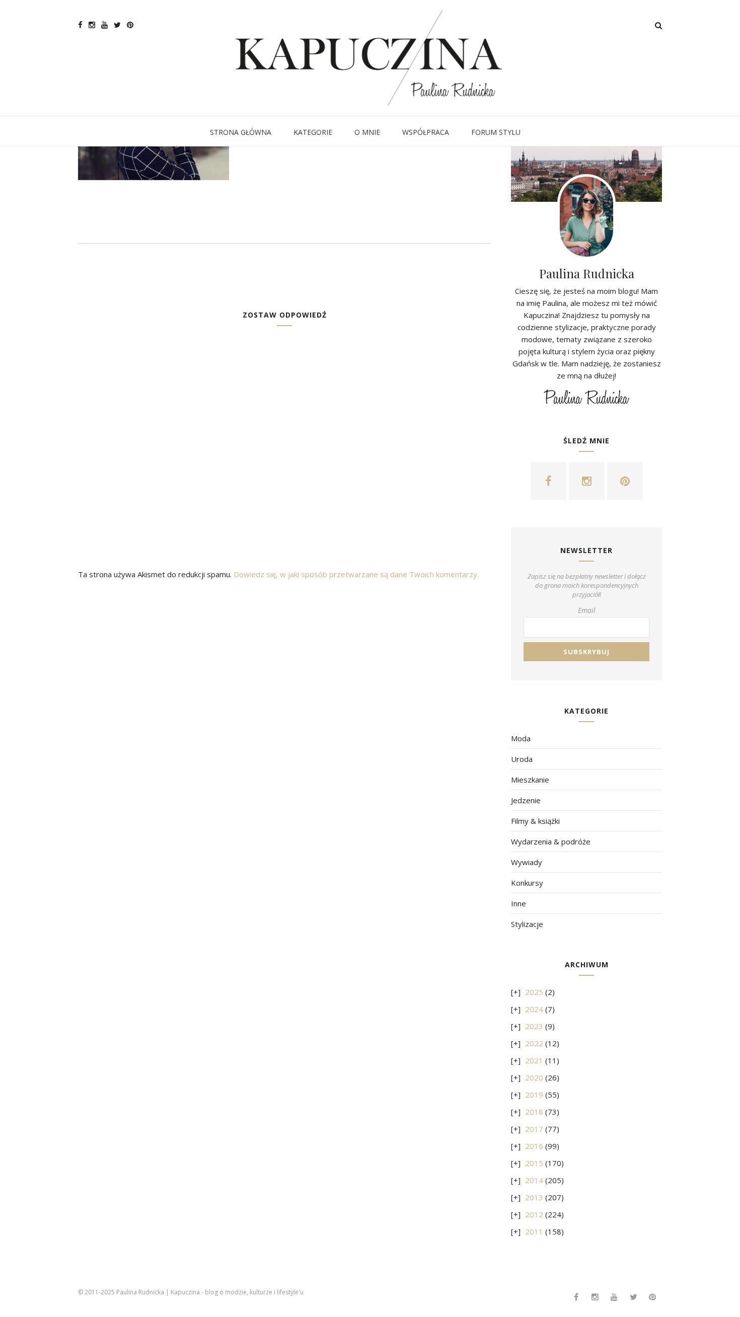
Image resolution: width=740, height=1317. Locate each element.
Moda (521, 738)
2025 (534, 992)
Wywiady (526, 862)
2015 (534, 1163)
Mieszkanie (530, 779)
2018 (534, 1112)
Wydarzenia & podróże (550, 841)
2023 (534, 1026)
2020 (534, 1077)
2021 (534, 1060)
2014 (534, 1180)
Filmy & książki (535, 821)
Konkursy (527, 883)
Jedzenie (526, 800)
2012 (534, 1214)
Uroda (522, 759)
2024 (534, 1009)
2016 (534, 1146)
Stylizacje (527, 924)
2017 (534, 1129)
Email (587, 610)
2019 (534, 1095)
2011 (534, 1231)
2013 (534, 1197)
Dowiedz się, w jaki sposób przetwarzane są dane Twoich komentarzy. (356, 574)
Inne (518, 903)
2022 (534, 1043)
